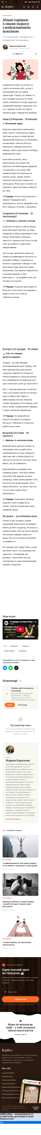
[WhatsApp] (10, 668)
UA (2, 2)
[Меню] (2, 7)
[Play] (26, 2)
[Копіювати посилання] (16, 668)
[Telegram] (5, 668)
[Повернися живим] (36, 1108)
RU (6, 2)
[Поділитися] (36, 53)
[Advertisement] (20, 322)
